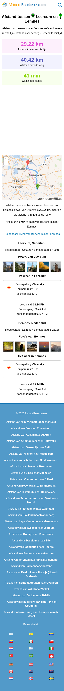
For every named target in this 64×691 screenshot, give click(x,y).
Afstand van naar (31, 422)
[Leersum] (8, 272)
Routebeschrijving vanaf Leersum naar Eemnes (32, 234)
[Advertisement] (32, 117)
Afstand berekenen (36, 413)
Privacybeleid (31, 624)
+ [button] (6, 159)
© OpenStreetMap (53, 198)
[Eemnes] (8, 352)
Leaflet (41, 198)
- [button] (6, 163)
